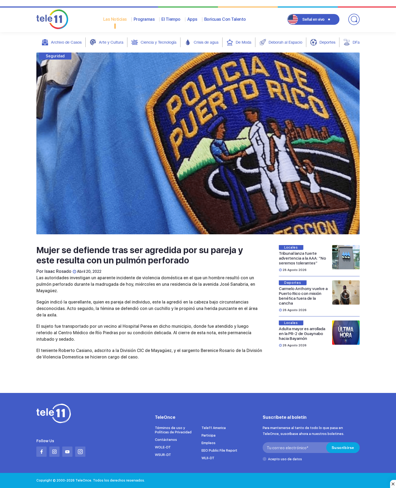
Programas (144, 19)
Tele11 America (214, 428)
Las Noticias (115, 19)
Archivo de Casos (66, 42)
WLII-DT (208, 458)
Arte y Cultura (111, 42)
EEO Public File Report (219, 450)
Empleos (209, 443)
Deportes (327, 42)
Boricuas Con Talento (225, 19)
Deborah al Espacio (285, 42)
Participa (209, 435)
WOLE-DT (163, 447)
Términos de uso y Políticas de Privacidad (173, 430)
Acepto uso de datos (285, 459)
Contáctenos (166, 440)
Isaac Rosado (57, 271)
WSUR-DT (163, 455)
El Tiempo (170, 19)
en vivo (313, 19)
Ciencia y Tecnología (158, 42)
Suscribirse (343, 447)
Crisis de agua (206, 42)
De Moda (243, 42)
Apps (192, 19)
